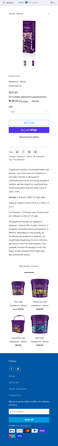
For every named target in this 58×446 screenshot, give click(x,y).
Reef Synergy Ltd (23, 426)
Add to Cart (29, 123)
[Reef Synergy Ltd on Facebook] (12, 368)
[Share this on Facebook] (23, 152)
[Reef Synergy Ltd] (29, 2)
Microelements (39, 156)
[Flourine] (29, 37)
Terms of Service (18, 389)
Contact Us (15, 395)
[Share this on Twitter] (16, 152)
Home (12, 376)
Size (11, 107)
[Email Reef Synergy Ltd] (19, 368)
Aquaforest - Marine (17, 81)
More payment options (29, 137)
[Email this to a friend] (35, 152)
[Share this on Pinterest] (29, 152)
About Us (14, 382)
